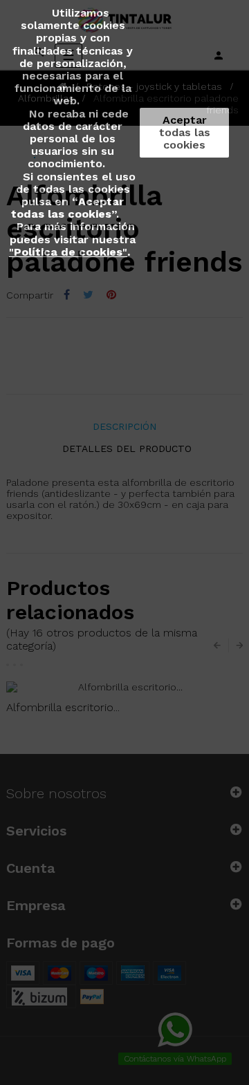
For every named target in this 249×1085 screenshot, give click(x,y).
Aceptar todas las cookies (184, 132)
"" (68, 251)
